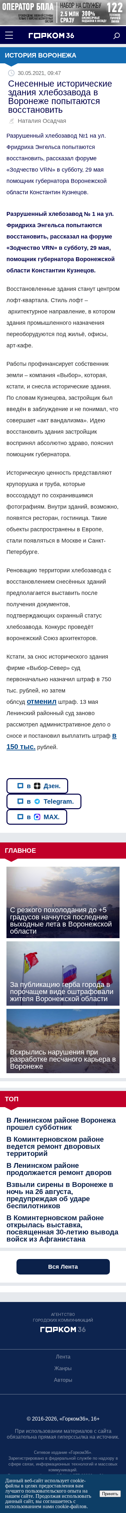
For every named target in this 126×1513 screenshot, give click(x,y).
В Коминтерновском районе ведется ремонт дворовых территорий (55, 1146)
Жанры (63, 1368)
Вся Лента (63, 1267)
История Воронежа (40, 55)
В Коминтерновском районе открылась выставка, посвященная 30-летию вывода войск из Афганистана (62, 1228)
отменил (42, 701)
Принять (110, 1493)
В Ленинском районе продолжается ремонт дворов (59, 1169)
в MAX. (43, 816)
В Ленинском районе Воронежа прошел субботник (61, 1124)
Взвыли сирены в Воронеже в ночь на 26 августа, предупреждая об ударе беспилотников (59, 1195)
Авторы (63, 1380)
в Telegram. (50, 801)
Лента (63, 1357)
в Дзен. (44, 785)
